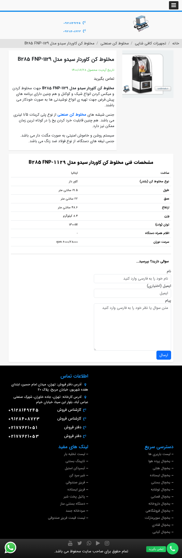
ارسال (163, 355)
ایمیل (167, 286)
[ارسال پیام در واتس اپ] (13, 547)
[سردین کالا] (141, 23)
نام (169, 271)
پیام (168, 300)
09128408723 (72, 32)
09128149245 (72, 23)
